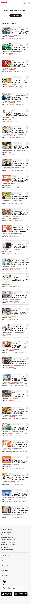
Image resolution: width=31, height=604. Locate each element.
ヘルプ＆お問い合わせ (6, 532)
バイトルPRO (4, 568)
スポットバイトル (5, 558)
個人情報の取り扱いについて (7, 537)
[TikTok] (24, 588)
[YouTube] (14, 588)
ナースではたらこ (5, 573)
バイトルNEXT (4, 560)
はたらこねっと (4, 570)
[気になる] (27, 28)
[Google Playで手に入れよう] (21, 594)
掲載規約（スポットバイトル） (8, 544)
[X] (19, 588)
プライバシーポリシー (6, 534)
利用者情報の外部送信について (8, 539)
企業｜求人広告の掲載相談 (7, 549)
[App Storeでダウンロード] (6, 594)
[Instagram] (3, 588)
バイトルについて (5, 547)
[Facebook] (9, 588)
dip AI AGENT (4, 563)
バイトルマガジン (5, 565)
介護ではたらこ (4, 575)
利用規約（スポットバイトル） (8, 542)
